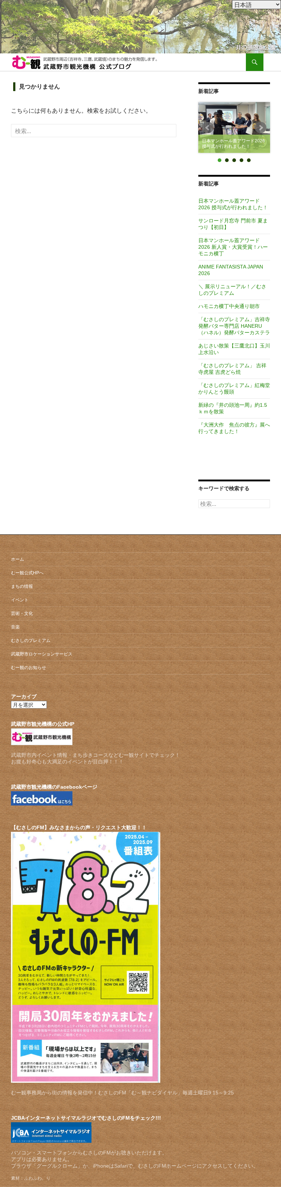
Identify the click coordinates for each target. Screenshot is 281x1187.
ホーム (17, 559)
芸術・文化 (22, 613)
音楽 (15, 627)
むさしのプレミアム (30, 640)
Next (260, 128)
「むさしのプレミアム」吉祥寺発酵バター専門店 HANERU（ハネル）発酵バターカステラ (234, 325)
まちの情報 (22, 586)
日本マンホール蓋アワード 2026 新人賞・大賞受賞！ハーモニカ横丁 (233, 246)
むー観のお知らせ (28, 667)
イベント (20, 599)
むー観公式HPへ (27, 572)
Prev (208, 128)
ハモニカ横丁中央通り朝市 (229, 306)
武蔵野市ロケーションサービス (41, 654)
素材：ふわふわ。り (30, 1178)
